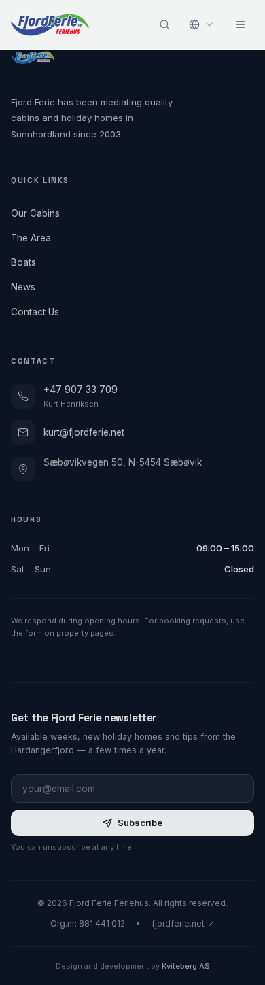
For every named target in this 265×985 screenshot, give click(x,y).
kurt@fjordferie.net (83, 432)
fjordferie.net (178, 923)
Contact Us (35, 312)
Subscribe (140, 822)
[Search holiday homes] (164, 24)
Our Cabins (35, 213)
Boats (23, 262)
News (23, 286)
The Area (31, 237)
